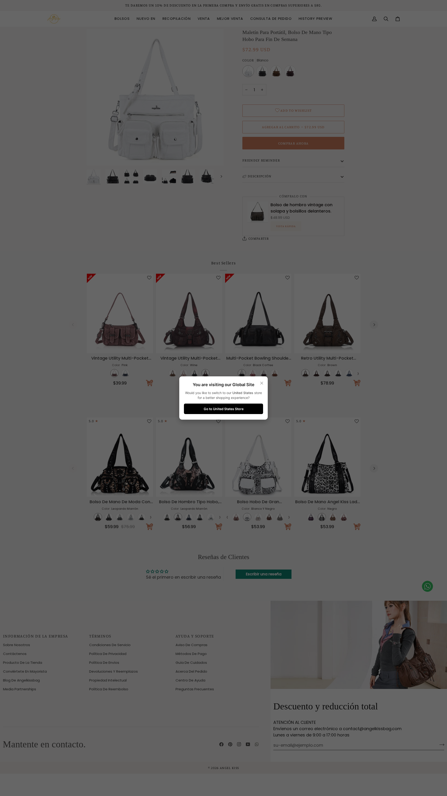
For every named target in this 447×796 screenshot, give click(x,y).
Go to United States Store (224, 409)
